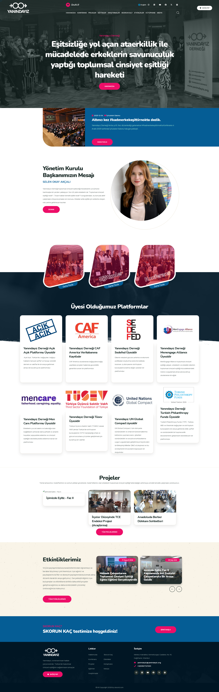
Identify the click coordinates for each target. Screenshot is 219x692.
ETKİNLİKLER (139, 13)
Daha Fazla (68, 285)
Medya (106, 668)
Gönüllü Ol (75, 4)
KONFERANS (82, 13)
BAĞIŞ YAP (205, 8)
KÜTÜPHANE (150, 13)
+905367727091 (144, 666)
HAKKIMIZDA (71, 13)
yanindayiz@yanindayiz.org (149, 662)
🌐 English (142, 5)
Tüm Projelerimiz (109, 532)
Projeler (91, 664)
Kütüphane (108, 664)
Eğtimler (91, 668)
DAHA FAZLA (102, 142)
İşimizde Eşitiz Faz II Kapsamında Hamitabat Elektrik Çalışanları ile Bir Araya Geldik (160, 574)
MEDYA (159, 13)
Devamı (51, 209)
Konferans (92, 659)
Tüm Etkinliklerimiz (57, 599)
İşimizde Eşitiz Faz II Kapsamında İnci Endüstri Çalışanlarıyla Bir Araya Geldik (115, 574)
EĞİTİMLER (102, 13)
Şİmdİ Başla (166, 630)
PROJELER (92, 13)
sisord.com (119, 687)
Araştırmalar (93, 673)
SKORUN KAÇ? (127, 13)
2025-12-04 (98, 115)
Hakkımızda (109, 86)
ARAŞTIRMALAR (114, 13)
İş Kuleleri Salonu (113, 115)
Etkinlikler (107, 659)
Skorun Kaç (108, 654)
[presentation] (172, 589)
